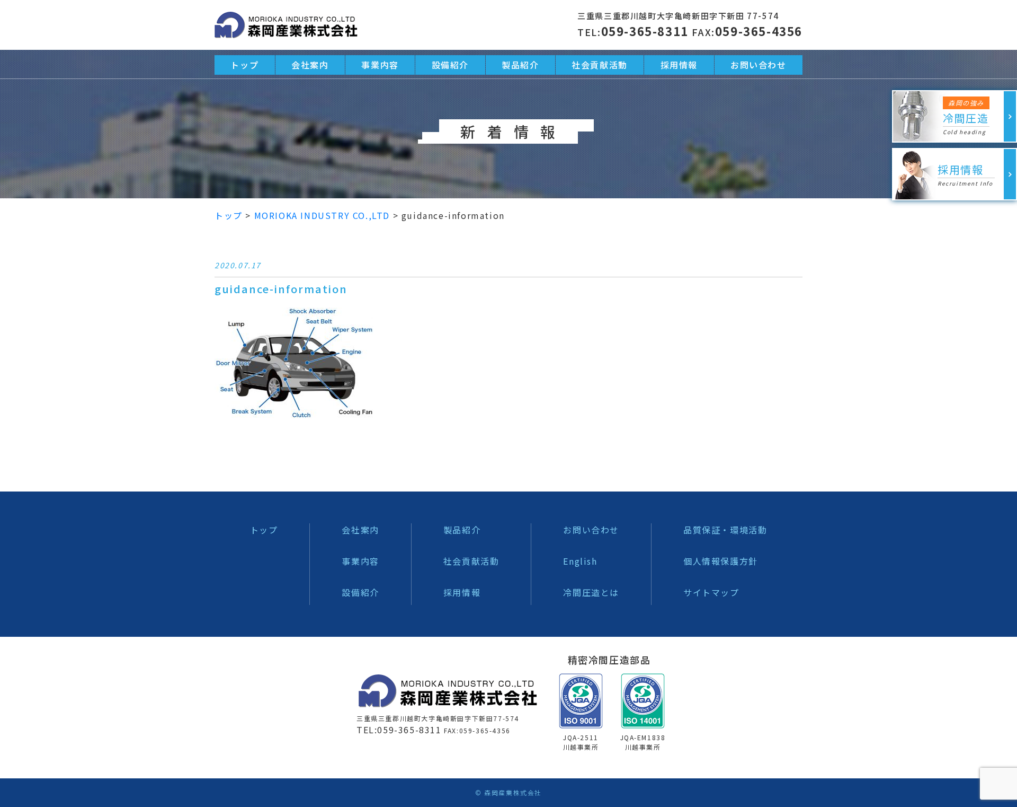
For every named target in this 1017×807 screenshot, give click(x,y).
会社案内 (309, 64)
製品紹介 (520, 64)
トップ (244, 64)
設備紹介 (450, 64)
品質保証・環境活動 (725, 529)
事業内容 (379, 64)
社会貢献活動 (600, 64)
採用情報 (679, 64)
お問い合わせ (758, 64)
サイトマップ (711, 592)
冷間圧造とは (591, 592)
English (580, 561)
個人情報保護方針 (720, 561)
